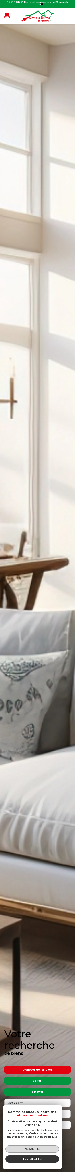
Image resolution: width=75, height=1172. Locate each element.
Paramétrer (32, 1148)
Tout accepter (32, 1158)
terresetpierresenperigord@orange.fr (46, 2)
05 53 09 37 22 (15, 2)
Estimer (37, 1092)
